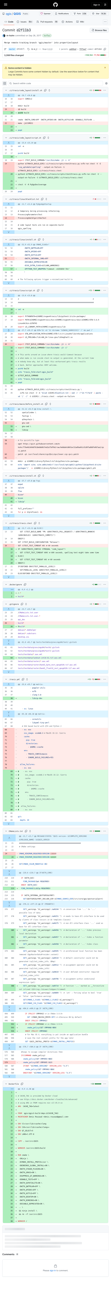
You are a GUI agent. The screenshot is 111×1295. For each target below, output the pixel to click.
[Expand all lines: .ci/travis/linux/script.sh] (42, 290)
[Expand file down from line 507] (9, 1045)
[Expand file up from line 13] (8, 295)
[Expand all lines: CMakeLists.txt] (30, 831)
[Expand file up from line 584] (9, 1048)
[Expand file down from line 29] (8, 640)
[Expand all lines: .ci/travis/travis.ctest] (39, 523)
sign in (53, 1270)
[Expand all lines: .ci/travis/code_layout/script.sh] (48, 138)
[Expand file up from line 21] (9, 837)
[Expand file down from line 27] (9, 871)
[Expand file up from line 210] (9, 874)
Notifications (63, 13)
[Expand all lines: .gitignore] (26, 604)
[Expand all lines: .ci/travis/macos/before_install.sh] (50, 404)
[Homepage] (55, 4)
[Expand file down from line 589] (9, 1076)
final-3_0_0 (47, 49)
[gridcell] (55, 95)
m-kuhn (10, 35)
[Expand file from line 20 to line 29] (8, 330)
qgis (8, 14)
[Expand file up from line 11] (8, 204)
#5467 (20, 49)
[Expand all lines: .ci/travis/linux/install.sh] (43, 240)
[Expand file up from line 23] (8, 609)
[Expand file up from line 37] (8, 481)
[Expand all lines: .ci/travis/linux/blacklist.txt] (46, 199)
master (12, 49)
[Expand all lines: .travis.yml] (27, 679)
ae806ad (72, 49)
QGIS (17, 14)
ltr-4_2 (34, 49)
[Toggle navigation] (5, 4)
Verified (46, 35)
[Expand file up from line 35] (8, 684)
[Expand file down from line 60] (8, 283)
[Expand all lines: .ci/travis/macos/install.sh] (43, 476)
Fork (81, 13)
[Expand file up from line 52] (8, 244)
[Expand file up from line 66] (8, 715)
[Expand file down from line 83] (8, 823)
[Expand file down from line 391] (9, 1006)
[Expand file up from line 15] (8, 143)
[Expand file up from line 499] (9, 1010)
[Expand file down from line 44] (8, 515)
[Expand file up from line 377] (9, 906)
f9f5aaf (82, 49)
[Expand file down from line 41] (8, 712)
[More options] (104, 90)
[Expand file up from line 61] (8, 644)
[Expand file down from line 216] (9, 902)
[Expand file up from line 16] (8, 95)
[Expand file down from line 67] (8, 672)
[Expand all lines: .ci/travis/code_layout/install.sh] (49, 90)
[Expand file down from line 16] (8, 232)
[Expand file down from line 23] (8, 577)
